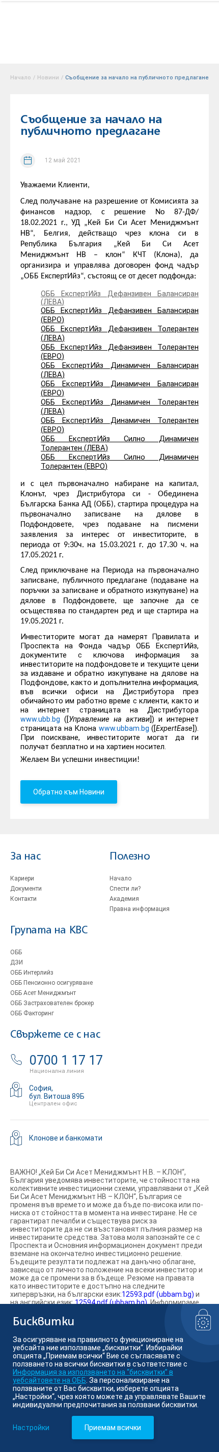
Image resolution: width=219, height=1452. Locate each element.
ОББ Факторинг (32, 1013)
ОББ (16, 952)
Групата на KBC (48, 930)
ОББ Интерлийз (31, 972)
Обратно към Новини (68, 792)
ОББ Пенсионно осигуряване (51, 982)
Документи (26, 888)
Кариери (22, 878)
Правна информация (140, 909)
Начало (120, 878)
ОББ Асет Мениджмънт (43, 993)
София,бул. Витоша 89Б (57, 1092)
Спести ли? (125, 888)
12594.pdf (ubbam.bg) (111, 1302)
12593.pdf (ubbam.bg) (158, 1294)
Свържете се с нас (55, 1035)
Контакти (23, 898)
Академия (124, 898)
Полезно (130, 857)
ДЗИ (16, 962)
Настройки (31, 1427)
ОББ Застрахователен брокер (52, 1003)
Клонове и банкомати (65, 1138)
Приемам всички (113, 1427)
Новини (48, 77)
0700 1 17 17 (66, 1060)
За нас (25, 857)
